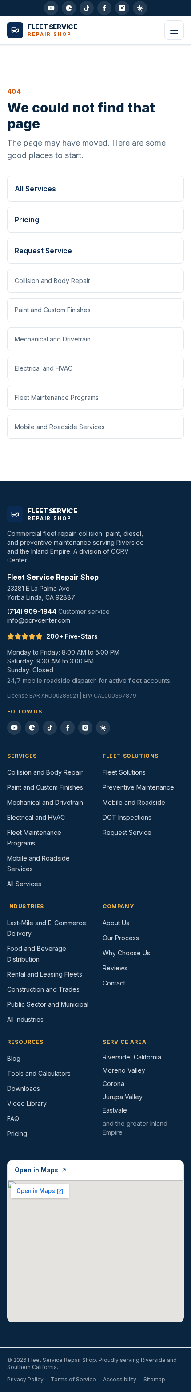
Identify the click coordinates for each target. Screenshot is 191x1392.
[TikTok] (87, 8)
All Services (35, 188)
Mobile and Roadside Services (60, 426)
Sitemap (154, 1379)
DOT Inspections (127, 817)
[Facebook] (104, 8)
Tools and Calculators (39, 1073)
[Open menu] (174, 30)
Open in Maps (36, 1170)
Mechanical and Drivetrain (53, 339)
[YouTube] (51, 8)
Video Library (27, 1103)
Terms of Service (73, 1379)
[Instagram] (122, 8)
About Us (116, 923)
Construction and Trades (43, 989)
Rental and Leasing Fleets (44, 974)
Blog (13, 1058)
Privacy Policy (25, 1379)
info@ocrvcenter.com (38, 620)
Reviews (115, 968)
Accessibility (119, 1379)
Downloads (23, 1088)
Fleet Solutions (124, 772)
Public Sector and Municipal (47, 1004)
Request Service (43, 250)
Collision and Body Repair (52, 280)
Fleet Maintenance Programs (57, 397)
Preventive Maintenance (138, 787)
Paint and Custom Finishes (53, 310)
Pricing (27, 219)
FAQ (13, 1118)
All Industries (25, 1019)
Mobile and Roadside (134, 802)
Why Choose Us (126, 953)
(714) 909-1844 (31, 611)
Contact (114, 983)
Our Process (121, 938)
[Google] (69, 8)
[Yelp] (140, 8)
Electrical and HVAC (43, 368)
